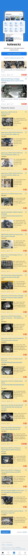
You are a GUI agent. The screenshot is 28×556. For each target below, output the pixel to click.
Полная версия (9, 544)
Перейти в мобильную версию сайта (14, 58)
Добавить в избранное (26, 79)
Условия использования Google (18, 549)
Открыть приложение (14, 54)
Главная (3, 544)
